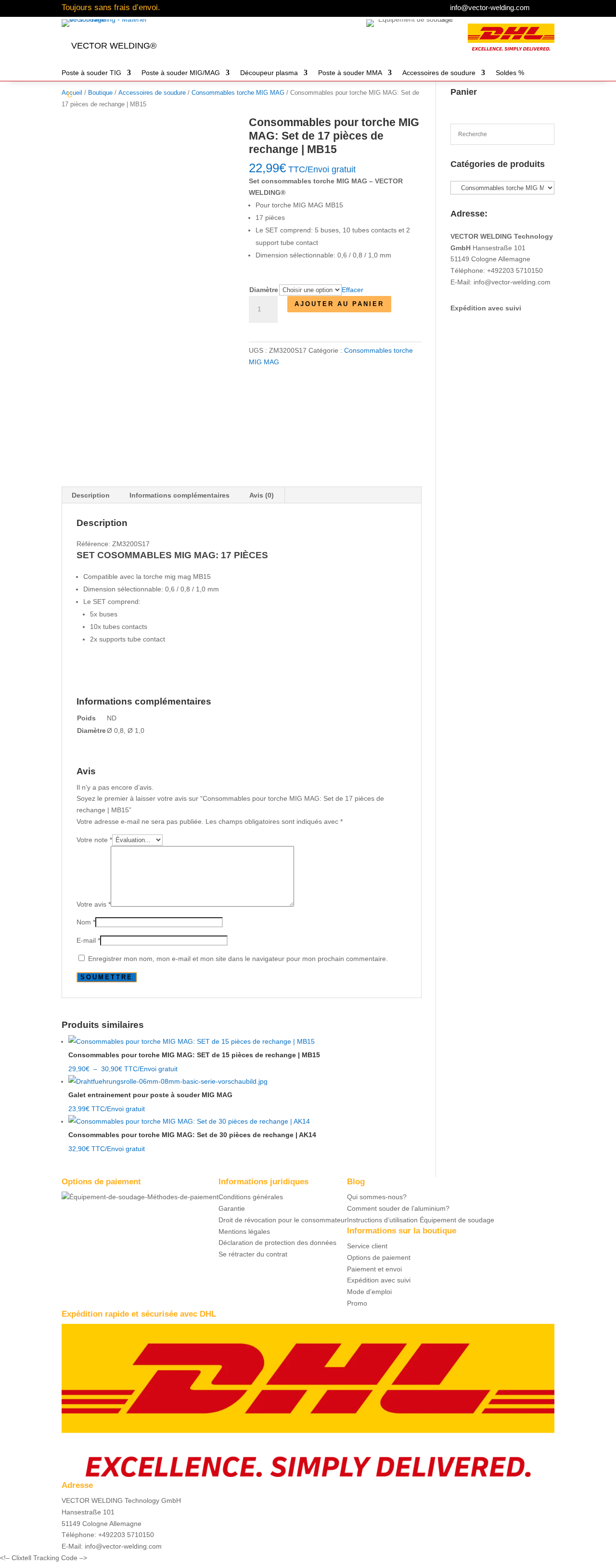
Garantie (231, 1208)
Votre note (94, 840)
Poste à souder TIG (91, 73)
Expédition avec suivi (485, 308)
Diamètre (263, 290)
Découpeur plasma (269, 73)
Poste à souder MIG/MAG (180, 73)
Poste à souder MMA (350, 73)
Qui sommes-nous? (377, 1197)
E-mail (88, 940)
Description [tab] (91, 495)
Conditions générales (250, 1197)
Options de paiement (379, 1257)
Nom (86, 922)
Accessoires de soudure (438, 73)
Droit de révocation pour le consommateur (282, 1220)
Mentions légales (244, 1231)
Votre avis (94, 904)
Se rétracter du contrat (252, 1254)
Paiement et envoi (374, 1269)
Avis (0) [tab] (261, 495)
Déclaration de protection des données (277, 1242)
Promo (357, 1303)
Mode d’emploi (369, 1291)
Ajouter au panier (339, 304)
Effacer (352, 290)
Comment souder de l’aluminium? (398, 1208)
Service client (367, 1246)
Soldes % (510, 73)
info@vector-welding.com (490, 7)
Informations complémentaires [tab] (179, 495)
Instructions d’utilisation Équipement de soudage (420, 1220)
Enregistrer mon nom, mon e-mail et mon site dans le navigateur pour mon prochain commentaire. (238, 958)
